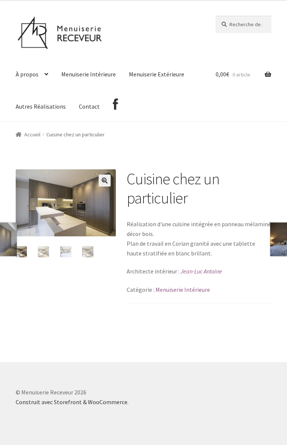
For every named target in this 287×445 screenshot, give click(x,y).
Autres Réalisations (41, 106)
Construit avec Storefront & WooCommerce (71, 402)
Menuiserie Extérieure (156, 74)
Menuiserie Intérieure (88, 74)
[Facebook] (115, 105)
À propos (27, 74)
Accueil (32, 134)
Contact (89, 106)
